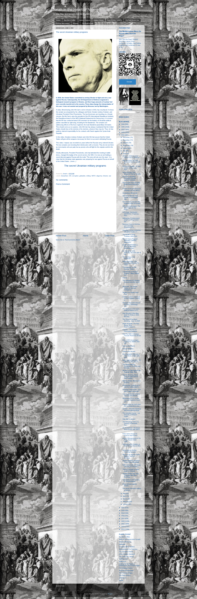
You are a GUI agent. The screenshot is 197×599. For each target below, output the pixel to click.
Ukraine (105, 176)
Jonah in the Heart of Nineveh (76, 9)
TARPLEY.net (123, 559)
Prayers (75, 23)
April (124, 496)
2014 (123, 526)
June (125, 153)
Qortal (121, 580)
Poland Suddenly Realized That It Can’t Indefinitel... (131, 461)
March (125, 499)
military (88, 176)
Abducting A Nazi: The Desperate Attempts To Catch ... (131, 263)
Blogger (110, 594)
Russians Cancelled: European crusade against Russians (129, 178)
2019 (123, 513)
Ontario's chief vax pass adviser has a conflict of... (132, 156)
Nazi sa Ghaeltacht (129, 346)
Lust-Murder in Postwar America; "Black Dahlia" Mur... (131, 273)
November (126, 140)
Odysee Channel (84, 20)
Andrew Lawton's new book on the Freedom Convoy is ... (131, 298)
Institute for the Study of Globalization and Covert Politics (129, 564)
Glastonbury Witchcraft (130, 193)
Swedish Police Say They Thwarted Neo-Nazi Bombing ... (131, 475)
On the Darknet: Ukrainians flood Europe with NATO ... (131, 429)
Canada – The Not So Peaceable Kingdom (130, 330)
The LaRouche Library (126, 556)
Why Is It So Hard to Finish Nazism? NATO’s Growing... (131, 456)
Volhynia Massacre (125, 542)
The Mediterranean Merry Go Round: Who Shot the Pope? (130, 33)
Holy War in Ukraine (129, 419)
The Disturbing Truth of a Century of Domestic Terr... (131, 423)
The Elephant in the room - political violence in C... (131, 309)
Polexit (125, 278)
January (126, 504)
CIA (70, 176)
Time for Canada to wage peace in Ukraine (131, 470)
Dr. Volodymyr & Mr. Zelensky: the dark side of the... (132, 252)
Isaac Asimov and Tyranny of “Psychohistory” (131, 480)
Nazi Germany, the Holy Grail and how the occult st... (131, 161)
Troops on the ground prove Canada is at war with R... (132, 189)
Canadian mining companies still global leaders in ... (132, 231)
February (126, 501)
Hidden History (99, 20)
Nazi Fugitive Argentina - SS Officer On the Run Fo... (132, 361)
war (110, 176)
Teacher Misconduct (62, 23)
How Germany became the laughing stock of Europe (131, 202)
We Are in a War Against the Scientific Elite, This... (132, 371)
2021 (123, 507)
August (125, 148)
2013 (123, 529)
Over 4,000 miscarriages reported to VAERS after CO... (131, 341)
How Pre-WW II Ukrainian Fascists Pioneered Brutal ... (132, 335)
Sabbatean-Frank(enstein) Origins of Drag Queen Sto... (131, 219)
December (126, 137)
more (72, 161)
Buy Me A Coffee (69, 20)
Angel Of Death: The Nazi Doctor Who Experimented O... (131, 325)
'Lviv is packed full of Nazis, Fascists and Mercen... (131, 394)
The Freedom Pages (125, 573)
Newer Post (61, 236)
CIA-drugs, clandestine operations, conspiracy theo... (131, 213)
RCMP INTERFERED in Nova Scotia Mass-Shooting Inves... (130, 246)
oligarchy (99, 176)
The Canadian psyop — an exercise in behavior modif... (131, 414)
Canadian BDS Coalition (127, 547)
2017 (123, 518)
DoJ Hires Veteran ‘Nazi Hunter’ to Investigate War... (130, 197)
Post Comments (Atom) (72, 240)
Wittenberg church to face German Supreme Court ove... (131, 400)
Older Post (109, 236)
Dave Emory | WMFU (114, 20)
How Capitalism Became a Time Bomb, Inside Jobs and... (131, 355)
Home (58, 20)
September (127, 145)
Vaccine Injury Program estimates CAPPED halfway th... (130, 240)
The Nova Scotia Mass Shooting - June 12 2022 (131, 320)
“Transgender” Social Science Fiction (129, 268)
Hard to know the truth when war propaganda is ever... (132, 405)
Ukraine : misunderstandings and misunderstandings (132, 409)
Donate (129, 82)
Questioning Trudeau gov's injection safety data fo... (131, 386)
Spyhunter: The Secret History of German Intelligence (130, 288)
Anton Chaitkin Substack (127, 554)
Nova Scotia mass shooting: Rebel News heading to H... (132, 184)
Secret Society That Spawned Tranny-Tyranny (132, 173)
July (124, 151)
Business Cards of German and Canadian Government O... (131, 225)
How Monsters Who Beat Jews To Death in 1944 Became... (131, 315)
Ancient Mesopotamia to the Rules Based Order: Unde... (132, 439)
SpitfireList (122, 561)
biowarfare (64, 176)
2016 (123, 521)
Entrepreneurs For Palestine (128, 549)
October (126, 142)
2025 (123, 127)
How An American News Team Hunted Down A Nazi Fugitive (130, 376)
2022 (123, 135)
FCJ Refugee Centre (125, 568)
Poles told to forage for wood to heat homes (130, 434)
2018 (123, 516)
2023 (123, 132)
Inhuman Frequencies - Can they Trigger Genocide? (132, 390)
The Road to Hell (87, 23)
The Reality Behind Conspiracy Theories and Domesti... (131, 366)
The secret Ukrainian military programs (85, 165)
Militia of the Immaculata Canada (129, 539)
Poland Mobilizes (128, 349)
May (124, 493)
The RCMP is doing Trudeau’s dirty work (130, 235)
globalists (82, 176)
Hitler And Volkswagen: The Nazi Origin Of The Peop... (131, 207)
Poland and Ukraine (129, 351)
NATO (94, 176)
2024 (123, 129)
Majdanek (122, 544)
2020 (123, 510)
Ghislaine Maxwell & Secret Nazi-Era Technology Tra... (131, 304)
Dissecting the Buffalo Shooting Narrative (130, 451)
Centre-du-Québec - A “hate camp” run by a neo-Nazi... (132, 168)
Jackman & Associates (126, 570)
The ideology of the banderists (129, 257)
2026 (123, 124)
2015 (123, 524)
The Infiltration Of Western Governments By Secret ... (131, 282)
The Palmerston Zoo (132, 20)
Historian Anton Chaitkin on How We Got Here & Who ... (132, 446)
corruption (75, 176)
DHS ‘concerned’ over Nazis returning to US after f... (132, 465)
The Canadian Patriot (126, 551)
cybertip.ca (122, 578)
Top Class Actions (125, 575)
